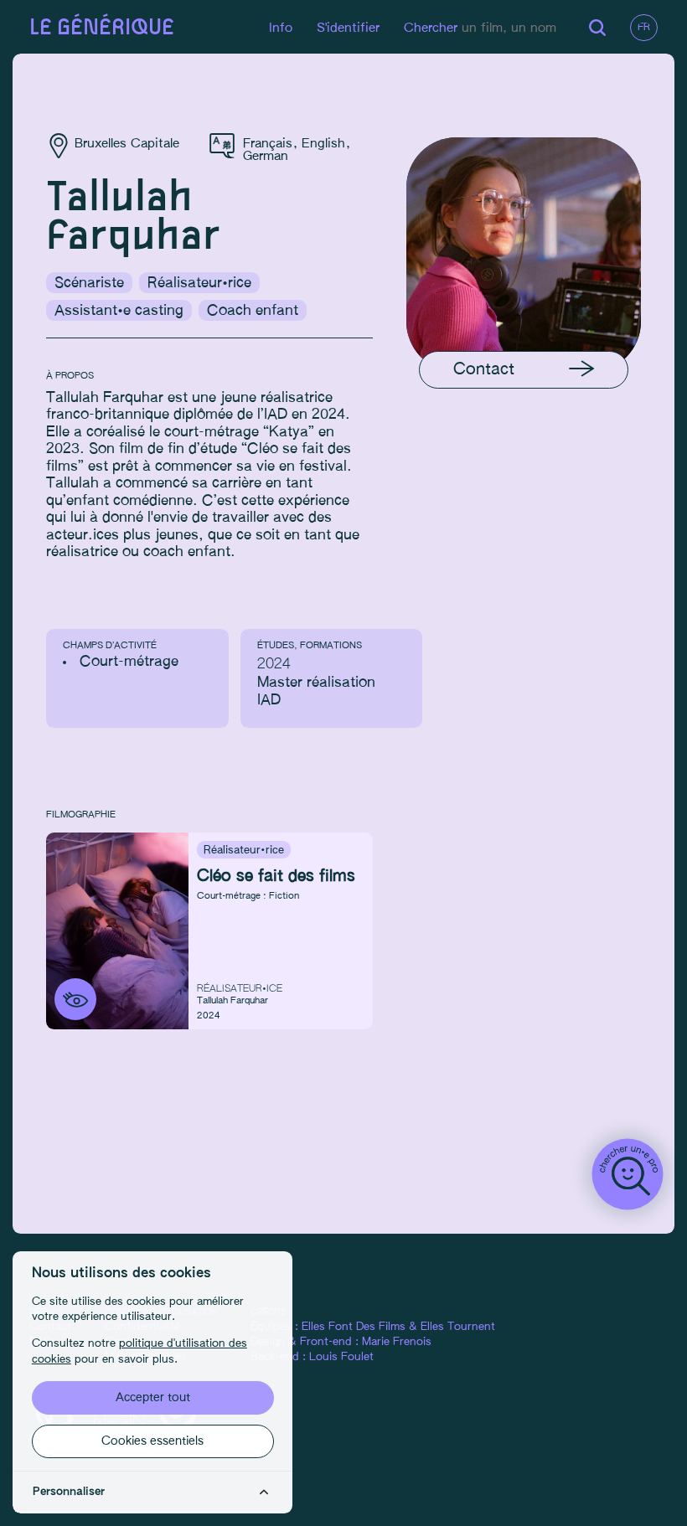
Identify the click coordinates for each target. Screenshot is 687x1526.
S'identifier (348, 28)
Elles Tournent (458, 1327)
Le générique (101, 28)
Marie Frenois (396, 1342)
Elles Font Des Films (353, 1327)
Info (280, 28)
